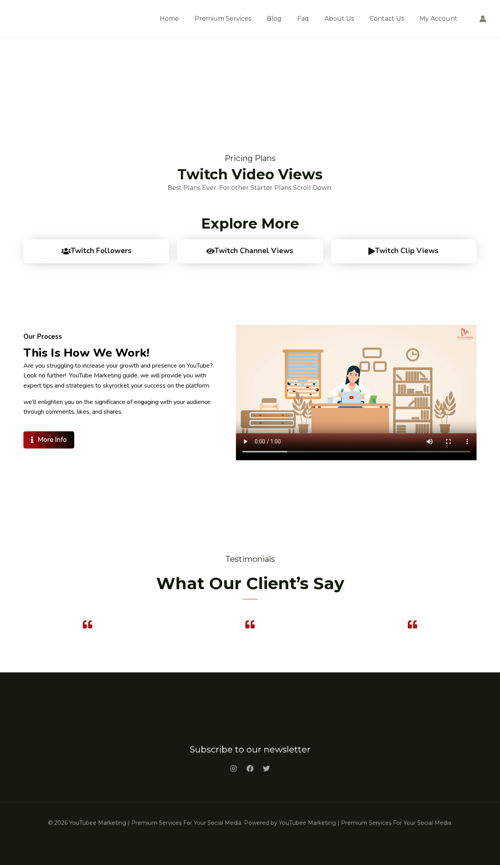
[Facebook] (250, 768)
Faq (303, 18)
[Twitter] (266, 768)
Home (169, 18)
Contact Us (387, 18)
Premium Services (223, 18)
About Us (339, 18)
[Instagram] (233, 768)
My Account (438, 18)
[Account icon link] (482, 18)
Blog (274, 18)
